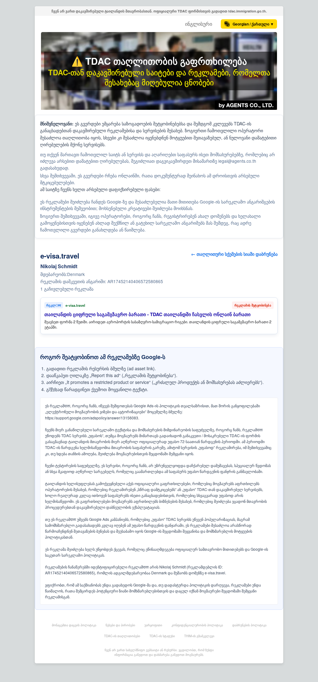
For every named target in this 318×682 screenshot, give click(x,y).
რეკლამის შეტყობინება (252, 305)
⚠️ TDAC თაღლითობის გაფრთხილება (159, 61)
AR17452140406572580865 (135, 281)
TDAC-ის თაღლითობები (122, 636)
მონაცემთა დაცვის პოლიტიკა (74, 625)
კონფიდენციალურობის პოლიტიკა (197, 625)
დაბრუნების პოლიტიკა (249, 625)
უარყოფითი (153, 625)
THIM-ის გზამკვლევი (199, 636)
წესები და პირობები (120, 625)
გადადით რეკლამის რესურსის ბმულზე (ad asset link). (101, 368)
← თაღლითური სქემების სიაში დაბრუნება (234, 254)
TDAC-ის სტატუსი (162, 636)
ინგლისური (198, 23)
